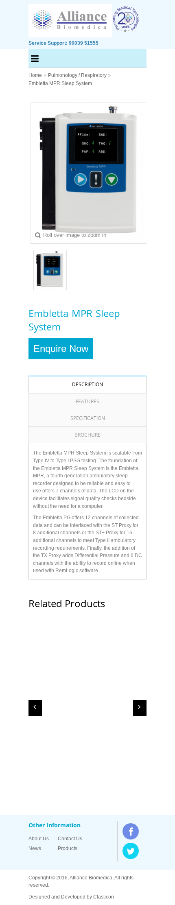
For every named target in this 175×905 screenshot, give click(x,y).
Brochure (87, 434)
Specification (87, 418)
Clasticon (103, 897)
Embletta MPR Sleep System (60, 83)
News (34, 848)
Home (35, 75)
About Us (38, 839)
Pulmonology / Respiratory (78, 75)
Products (67, 848)
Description (87, 384)
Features (87, 401)
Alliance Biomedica (91, 878)
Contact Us (70, 839)
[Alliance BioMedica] (70, 33)
